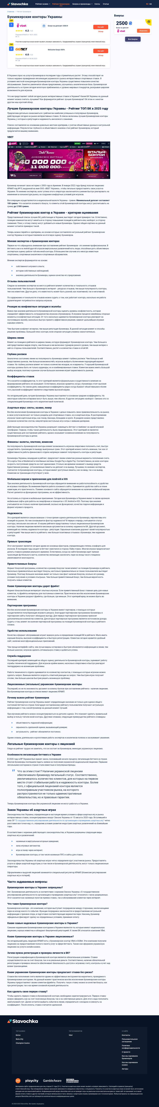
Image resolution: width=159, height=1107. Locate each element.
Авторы (125, 1069)
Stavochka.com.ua (27, 1096)
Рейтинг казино (41, 4)
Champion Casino (23, 1043)
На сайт (101, 27)
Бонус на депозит (58, 26)
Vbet (71, 1035)
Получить (143, 31)
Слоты (97, 4)
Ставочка (10, 12)
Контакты (126, 1035)
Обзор (100, 31)
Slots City (19, 1039)
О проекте (126, 1052)
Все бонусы (133, 39)
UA (150, 4)
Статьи (106, 4)
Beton (18, 1035)
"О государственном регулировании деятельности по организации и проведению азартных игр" (59, 820)
